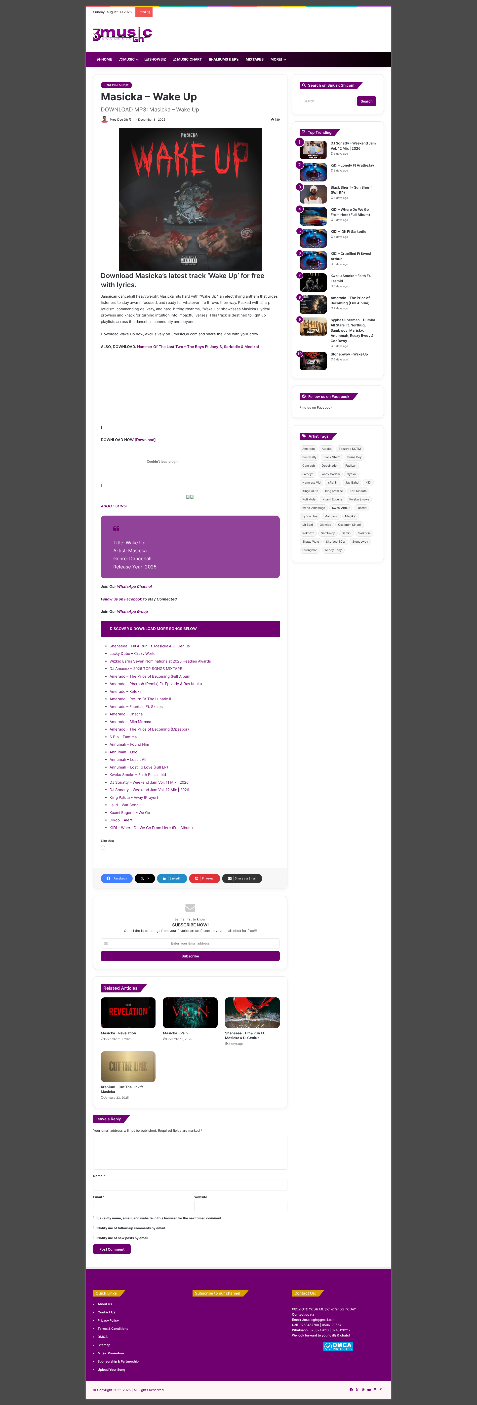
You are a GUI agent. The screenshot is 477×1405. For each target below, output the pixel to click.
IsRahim (332, 482)
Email (99, 1197)
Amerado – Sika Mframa (130, 721)
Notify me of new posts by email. (123, 1238)
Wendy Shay (333, 550)
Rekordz (308, 533)
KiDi (368, 482)
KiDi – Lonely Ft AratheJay (352, 165)
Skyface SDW (335, 541)
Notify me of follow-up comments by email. (131, 1228)
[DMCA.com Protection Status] (338, 1350)
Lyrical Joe (310, 516)
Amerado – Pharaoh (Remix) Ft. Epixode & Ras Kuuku (156, 683)
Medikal (350, 516)
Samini (346, 533)
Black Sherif (331, 457)
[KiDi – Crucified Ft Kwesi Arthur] (313, 260)
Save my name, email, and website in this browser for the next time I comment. (159, 1218)
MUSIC (128, 59)
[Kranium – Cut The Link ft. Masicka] (128, 1066)
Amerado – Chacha (126, 714)
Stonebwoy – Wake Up (349, 354)
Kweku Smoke (359, 499)
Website (200, 1197)
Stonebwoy (360, 541)
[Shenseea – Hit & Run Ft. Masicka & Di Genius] (252, 1012)
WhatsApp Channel (134, 586)
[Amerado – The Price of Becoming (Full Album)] (313, 304)
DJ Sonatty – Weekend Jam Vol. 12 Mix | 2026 (149, 789)
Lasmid (361, 508)
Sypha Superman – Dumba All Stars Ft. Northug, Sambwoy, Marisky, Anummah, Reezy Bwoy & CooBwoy (353, 330)
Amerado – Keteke (126, 691)
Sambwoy (328, 533)
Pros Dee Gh (119, 119)
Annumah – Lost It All (128, 759)
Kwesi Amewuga (313, 508)
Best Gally (309, 457)
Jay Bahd (351, 482)
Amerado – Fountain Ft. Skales (136, 706)
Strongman (310, 550)
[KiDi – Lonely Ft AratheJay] (313, 172)
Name (99, 1176)
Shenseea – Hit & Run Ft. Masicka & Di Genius (150, 646)
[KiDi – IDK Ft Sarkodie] (313, 238)
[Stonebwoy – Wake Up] (313, 361)
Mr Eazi (307, 525)
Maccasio (331, 516)
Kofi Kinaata (358, 491)
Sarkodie (364, 533)
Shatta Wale (310, 541)
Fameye (308, 474)
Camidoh (308, 465)
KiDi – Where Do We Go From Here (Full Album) (151, 827)
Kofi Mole (309, 499)
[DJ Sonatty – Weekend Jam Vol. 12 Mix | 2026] (313, 150)
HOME (106, 59)
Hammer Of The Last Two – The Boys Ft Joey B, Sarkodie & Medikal (198, 346)
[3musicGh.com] (122, 34)
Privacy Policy (108, 1320)
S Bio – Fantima (123, 737)
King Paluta (310, 491)
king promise (334, 491)
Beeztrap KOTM (350, 449)
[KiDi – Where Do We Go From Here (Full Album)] (313, 216)
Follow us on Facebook (121, 599)
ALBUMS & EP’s (226, 59)
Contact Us (106, 1312)
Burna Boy (354, 457)
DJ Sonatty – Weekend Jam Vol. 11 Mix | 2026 (149, 782)
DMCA (103, 1337)
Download (145, 439)
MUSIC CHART (189, 59)
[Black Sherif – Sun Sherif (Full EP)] (313, 194)
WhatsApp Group (132, 611)
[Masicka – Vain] (190, 1012)
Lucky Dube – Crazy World (133, 653)
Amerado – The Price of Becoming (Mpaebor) (149, 729)
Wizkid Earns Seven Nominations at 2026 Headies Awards (160, 661)
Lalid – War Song (124, 805)
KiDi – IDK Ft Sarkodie (348, 231)
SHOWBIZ (157, 59)
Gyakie (352, 474)
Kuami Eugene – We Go (130, 812)
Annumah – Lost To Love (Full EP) (139, 767)
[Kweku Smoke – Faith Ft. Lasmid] (313, 282)
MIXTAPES (255, 59)
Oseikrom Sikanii (349, 525)
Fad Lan (351, 465)
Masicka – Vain (175, 1033)
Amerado (308, 449)
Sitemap (104, 1345)
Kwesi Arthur (341, 508)
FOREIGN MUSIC (116, 85)
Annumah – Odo (123, 752)
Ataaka (327, 449)
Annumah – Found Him (129, 744)
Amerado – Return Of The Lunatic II (140, 699)
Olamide (325, 525)
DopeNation (330, 465)
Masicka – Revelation (118, 1033)
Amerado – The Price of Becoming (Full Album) (151, 676)
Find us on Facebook (316, 407)
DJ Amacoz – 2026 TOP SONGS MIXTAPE (146, 668)
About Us (105, 1304)
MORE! (276, 59)
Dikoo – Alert (121, 820)
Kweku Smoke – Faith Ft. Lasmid (138, 774)
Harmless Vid (311, 482)
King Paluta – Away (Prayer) (134, 797)
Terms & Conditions (113, 1329)
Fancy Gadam (330, 474)
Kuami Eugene (332, 499)
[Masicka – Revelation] (128, 1012)
